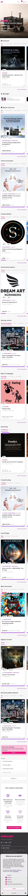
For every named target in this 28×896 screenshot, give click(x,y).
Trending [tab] (3, 483)
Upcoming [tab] (8, 163)
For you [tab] (3, 163)
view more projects (21, 89)
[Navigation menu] (26, 1)
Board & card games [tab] (6, 323)
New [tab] (10, 429)
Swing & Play (6, 408)
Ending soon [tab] (17, 483)
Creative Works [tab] (17, 43)
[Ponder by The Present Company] (13, 445)
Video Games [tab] (21, 323)
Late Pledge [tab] (23, 163)
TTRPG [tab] (14, 323)
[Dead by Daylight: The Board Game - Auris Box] (13, 339)
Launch (13, 752)
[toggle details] (24, 86)
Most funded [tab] (10, 483)
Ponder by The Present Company (12, 462)
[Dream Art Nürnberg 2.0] (13, 285)
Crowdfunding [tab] (15, 163)
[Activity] (21, 1)
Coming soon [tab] (4, 429)
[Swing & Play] (13, 392)
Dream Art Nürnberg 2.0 (9, 302)
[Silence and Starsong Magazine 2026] (13, 232)
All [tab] (1, 43)
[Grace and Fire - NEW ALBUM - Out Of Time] (13, 551)
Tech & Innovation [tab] (8, 43)
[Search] (18, 2)
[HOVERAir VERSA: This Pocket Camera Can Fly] (13, 179)
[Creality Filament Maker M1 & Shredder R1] (13, 126)
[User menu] (24, 2)
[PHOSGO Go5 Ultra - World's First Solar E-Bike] (13, 58)
